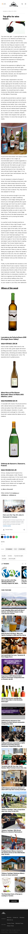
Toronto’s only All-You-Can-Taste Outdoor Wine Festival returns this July (13, 767)
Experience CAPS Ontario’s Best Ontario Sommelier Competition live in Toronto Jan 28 (12, 677)
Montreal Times (19, 923)
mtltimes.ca (12, 495)
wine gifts (4, 558)
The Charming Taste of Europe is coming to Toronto (11, 894)
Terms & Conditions (13, 932)
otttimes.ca (4, 495)
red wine (10, 555)
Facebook (9, 549)
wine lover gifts (12, 558)
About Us (9, 917)
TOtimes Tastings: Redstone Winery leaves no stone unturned (12, 874)
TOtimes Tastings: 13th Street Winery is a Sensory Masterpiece (11, 831)
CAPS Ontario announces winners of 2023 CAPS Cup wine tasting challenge (13, 788)
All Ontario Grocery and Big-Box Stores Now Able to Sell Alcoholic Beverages (12, 699)
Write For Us (10, 919)
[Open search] (22, 3)
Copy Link (22, 549)
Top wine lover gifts (18, 555)
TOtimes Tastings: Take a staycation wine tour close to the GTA (13, 810)
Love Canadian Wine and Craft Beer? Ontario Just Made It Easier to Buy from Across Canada (13, 611)
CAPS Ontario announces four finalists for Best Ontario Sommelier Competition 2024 (13, 722)
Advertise (22, 917)
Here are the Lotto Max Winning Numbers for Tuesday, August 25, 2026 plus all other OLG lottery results (9, 583)
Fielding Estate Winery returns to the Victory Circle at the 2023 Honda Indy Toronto (13, 852)
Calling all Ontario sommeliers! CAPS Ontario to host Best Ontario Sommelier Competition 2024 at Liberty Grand (13, 745)
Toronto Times (10, 923)
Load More (14, 901)
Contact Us (15, 917)
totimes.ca (15, 493)
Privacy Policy (4, 932)
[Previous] (23, 564)
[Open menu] (25, 3)
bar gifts (4, 555)
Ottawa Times (10, 925)
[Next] (25, 564)
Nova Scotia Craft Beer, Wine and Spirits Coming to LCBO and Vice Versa (13, 634)
